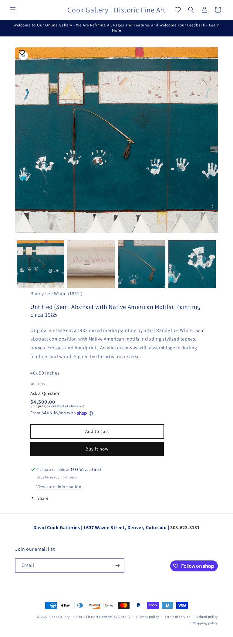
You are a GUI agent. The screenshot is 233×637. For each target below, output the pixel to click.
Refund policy (207, 617)
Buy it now (97, 449)
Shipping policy (205, 623)
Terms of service (177, 617)
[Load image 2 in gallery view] (91, 264)
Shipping (38, 406)
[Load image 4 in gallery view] (192, 264)
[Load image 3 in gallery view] (141, 264)
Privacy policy (147, 617)
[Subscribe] (117, 565)
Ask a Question (45, 393)
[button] (12, 9)
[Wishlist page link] (178, 10)
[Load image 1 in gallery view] (40, 264)
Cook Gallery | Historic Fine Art (73, 617)
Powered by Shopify (114, 617)
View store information (58, 486)
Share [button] (43, 498)
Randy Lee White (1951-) (56, 293)
